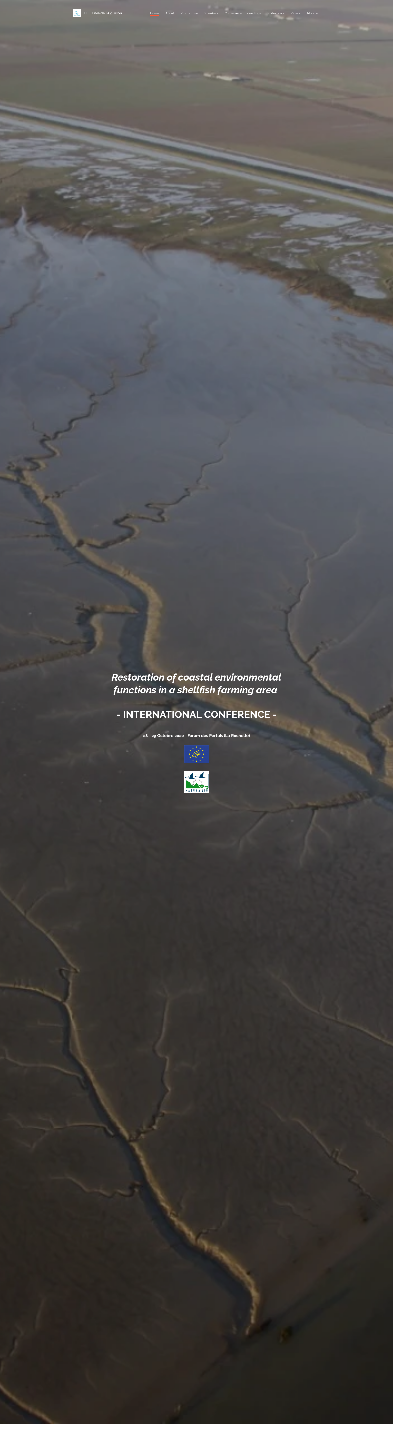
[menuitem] (155, 13)
